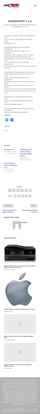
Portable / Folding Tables (27, 382)
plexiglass (22, 394)
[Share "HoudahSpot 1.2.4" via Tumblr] (18, 190)
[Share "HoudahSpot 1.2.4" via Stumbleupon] (26, 190)
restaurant (10, 392)
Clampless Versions (31, 386)
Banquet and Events (19, 386)
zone (36, 392)
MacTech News (30, 25)
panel (16, 394)
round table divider (21, 398)
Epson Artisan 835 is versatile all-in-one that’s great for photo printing (19, 266)
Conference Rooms (8, 388)
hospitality (17, 392)
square (12, 394)
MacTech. (18, 409)
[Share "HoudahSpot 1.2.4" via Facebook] (10, 190)
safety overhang (21, 402)
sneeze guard (6, 396)
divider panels (23, 396)
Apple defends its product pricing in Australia (19, 309)
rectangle (18, 390)
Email (13, 411)
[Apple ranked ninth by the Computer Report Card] (20, 323)
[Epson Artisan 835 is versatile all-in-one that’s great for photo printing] (20, 252)
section (23, 392)
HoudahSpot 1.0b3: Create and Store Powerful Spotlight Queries (26, 152)
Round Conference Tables (21, 384)
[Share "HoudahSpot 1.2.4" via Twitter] (14, 190)
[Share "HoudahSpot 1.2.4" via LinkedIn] (22, 190)
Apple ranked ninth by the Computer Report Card (19, 337)
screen (32, 392)
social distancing (30, 394)
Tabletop (7, 394)
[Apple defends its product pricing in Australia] (20, 289)
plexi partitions (13, 400)
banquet (24, 390)
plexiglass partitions (25, 400)
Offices (35, 388)
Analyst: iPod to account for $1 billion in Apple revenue (18, 365)
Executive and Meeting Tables (23, 388)
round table (12, 402)
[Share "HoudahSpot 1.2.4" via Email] (30, 190)
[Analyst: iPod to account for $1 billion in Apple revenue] (20, 352)
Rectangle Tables (7, 384)
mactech (13, 25)
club (35, 390)
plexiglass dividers (9, 398)
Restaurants (6, 390)
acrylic (13, 390)
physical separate (20, 404)
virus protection (33, 396)
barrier (28, 392)
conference (30, 390)
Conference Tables (13, 382)
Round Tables (33, 384)
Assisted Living (7, 386)
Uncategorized (16, 27)
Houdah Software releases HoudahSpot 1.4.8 (10, 165)
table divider (14, 396)
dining (4, 392)
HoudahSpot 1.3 (9, 149)
